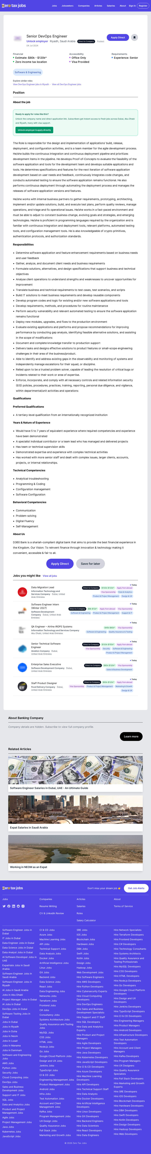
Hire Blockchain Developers (129, 1100)
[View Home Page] (14, 6)
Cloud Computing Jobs (15, 1077)
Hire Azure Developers (89, 1071)
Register (143, 5)
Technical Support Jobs (53, 948)
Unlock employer (38, 41)
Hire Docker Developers (90, 1098)
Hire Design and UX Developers (125, 1000)
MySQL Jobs (47, 1032)
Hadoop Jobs (84, 967)
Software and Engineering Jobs (16, 1056)
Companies (84, 5)
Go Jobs (44, 1051)
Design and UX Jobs (51, 1060)
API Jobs (44, 944)
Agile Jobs (8, 1117)
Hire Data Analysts (87, 1093)
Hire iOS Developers (125, 1096)
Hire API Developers (88, 1084)
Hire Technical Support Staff (93, 1089)
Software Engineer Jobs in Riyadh (17, 983)
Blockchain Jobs (86, 939)
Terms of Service (123, 906)
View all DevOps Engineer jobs (66, 84)
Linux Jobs (46, 967)
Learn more (131, 736)
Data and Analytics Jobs (16, 1104)
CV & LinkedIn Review (52, 913)
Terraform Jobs (48, 1000)
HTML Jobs (46, 1041)
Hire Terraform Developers (129, 934)
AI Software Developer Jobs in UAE (19, 959)
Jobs (54, 5)
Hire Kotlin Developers (126, 1119)
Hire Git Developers (88, 1116)
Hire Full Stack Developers (128, 1078)
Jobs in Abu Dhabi (12, 994)
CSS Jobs (45, 1037)
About (123, 5)
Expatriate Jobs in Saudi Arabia (16, 967)
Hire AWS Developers (89, 981)
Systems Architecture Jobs (55, 1019)
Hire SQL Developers (88, 1021)
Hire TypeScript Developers (129, 1011)
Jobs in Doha (9, 1031)
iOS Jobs (82, 934)
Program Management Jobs (55, 1116)
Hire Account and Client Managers (127, 1049)
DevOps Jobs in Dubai (14, 1008)
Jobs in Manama (11, 1045)
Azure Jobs (46, 934)
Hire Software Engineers (90, 977)
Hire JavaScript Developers (92, 1062)
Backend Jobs (47, 977)
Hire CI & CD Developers (90, 1066)
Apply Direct (118, 37)
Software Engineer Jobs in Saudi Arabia (17, 975)
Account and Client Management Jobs (50, 1105)
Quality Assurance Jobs (53, 1125)
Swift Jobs (83, 953)
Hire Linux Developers (89, 1111)
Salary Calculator (86, 920)
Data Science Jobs (50, 981)
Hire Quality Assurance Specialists (126, 1072)
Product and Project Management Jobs (13, 1111)
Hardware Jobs (85, 944)
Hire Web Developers (125, 1133)
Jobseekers (67, 5)
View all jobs (50, 575)
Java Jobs (8, 1126)
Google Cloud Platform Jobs (56, 1056)
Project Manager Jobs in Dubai (19, 999)
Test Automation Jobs (52, 1098)
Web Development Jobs (90, 972)
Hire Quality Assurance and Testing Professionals (129, 960)
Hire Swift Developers (126, 1115)
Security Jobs (10, 1072)
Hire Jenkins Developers (127, 1006)
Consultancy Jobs (50, 1014)
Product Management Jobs (55, 1084)
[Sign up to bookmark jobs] (134, 37)
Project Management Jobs (17, 1122)
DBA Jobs (82, 948)
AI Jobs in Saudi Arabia (15, 990)
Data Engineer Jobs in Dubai (18, 942)
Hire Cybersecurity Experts (92, 991)
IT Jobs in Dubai (11, 938)
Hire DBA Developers (125, 1110)
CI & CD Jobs (47, 929)
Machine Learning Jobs (52, 939)
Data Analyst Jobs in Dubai (17, 952)
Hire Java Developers (89, 1052)
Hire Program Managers (127, 1060)
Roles (80, 913)
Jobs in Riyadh (10, 1026)
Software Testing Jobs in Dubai (16, 1015)
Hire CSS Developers (125, 971)
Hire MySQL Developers (127, 966)
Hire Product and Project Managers (90, 1036)
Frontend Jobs (48, 1005)
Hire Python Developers (90, 986)
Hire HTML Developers (126, 975)
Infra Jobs (45, 1093)
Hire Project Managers (89, 1047)
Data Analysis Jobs (50, 953)
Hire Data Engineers (88, 1135)
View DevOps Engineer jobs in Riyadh (31, 84)
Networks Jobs (48, 995)
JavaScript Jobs (11, 1136)
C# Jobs (44, 1010)
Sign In (132, 5)
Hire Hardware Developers (128, 1105)
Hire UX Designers (124, 1065)
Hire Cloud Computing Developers (89, 997)
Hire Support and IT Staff (91, 1017)
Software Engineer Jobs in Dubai (17, 931)
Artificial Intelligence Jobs (54, 962)
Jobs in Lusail (10, 1040)
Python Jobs (9, 1067)
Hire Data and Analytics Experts (90, 1028)
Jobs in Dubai (10, 1021)
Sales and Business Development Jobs (12, 1088)
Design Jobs (84, 962)
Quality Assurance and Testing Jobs (56, 1026)
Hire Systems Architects (127, 953)
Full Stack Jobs (48, 1130)
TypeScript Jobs (49, 1070)
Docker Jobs (47, 958)
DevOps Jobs (9, 1082)
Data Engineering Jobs (52, 991)
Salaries (111, 5)
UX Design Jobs (48, 1121)
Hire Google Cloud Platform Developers (129, 992)
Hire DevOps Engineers (89, 1004)
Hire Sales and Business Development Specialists (90, 1010)
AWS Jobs (8, 1063)
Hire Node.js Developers (127, 980)
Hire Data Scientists (88, 1125)
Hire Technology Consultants (130, 948)
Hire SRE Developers (125, 1091)
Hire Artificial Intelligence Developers (91, 1105)
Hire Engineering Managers (129, 1020)
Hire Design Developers (127, 1124)
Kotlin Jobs (83, 958)
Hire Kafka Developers (126, 1056)
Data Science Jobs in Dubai (17, 947)
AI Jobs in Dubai (11, 1004)
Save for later (90, 564)
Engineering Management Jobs (57, 1079)
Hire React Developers (89, 1130)
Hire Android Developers (127, 1030)
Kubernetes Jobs (11, 1131)
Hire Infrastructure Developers (131, 1034)
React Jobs (46, 986)
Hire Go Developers (125, 985)
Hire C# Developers (125, 944)
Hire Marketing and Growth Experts (129, 1085)
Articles (98, 5)
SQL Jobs (7, 1099)
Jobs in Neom (10, 1036)
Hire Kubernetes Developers (92, 1057)
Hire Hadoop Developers (128, 1129)
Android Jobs (47, 1089)
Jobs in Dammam (12, 1050)
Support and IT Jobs (13, 1095)
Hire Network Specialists (127, 929)
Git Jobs (44, 972)
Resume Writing (48, 906)
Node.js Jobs (47, 1046)
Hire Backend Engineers (90, 1121)
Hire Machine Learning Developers (89, 1078)
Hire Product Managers (127, 1025)
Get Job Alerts (136, 888)
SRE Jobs (82, 929)
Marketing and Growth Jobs (55, 1135)
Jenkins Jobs (47, 1065)
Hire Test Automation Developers (126, 1041)
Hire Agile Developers (89, 1043)
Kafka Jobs (46, 1111)
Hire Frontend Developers (128, 939)
